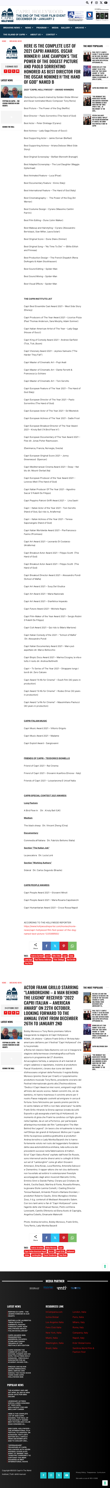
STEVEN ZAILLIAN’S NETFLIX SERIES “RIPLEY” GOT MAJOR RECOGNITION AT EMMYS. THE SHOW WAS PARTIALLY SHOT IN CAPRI (100, 120)
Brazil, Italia (51, 1348)
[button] (87, 3)
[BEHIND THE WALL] (11, 117)
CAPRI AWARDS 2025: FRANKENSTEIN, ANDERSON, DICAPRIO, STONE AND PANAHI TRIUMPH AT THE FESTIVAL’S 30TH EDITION (18, 1340)
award (47, 955)
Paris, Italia (78, 1317)
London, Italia (79, 1312)
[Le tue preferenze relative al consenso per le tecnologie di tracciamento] (105, 1483)
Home (4, 41)
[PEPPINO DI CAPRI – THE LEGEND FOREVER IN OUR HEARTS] (11, 91)
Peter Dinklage (59, 959)
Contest (50, 34)
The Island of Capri (14, 34)
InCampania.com (54, 1312)
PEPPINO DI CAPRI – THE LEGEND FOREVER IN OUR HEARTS (10, 103)
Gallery (65, 27)
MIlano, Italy (79, 1322)
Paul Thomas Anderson (43, 959)
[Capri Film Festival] (55, 15)
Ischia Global (52, 1317)
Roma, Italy (78, 1327)
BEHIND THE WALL (8, 127)
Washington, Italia (54, 1343)
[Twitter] (101, 3)
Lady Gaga (28, 959)
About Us (35, 34)
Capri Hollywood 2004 (100, 88)
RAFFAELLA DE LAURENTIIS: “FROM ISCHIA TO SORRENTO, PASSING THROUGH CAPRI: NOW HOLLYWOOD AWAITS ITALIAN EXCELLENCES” (19, 1325)
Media (55, 27)
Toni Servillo (71, 959)
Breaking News (11, 27)
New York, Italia (53, 1332)
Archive (79, 27)
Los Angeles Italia (54, 1322)
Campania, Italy (80, 1332)
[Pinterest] (63, 946)
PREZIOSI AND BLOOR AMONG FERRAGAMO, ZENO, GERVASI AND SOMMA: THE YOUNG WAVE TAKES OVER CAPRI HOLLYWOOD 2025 (19, 1372)
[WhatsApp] (72, 946)
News (28, 27)
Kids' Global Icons (82, 1343)
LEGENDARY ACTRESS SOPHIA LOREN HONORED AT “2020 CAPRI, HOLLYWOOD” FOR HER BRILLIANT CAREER (19, 1405)
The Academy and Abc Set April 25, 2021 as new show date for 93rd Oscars (19, 1393)
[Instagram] (96, 3)
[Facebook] (92, 3)
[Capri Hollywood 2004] (87, 87)
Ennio (71, 955)
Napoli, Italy (78, 1337)
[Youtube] (106, 3)
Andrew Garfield (37, 955)
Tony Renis (28, 963)
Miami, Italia (52, 1337)
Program (41, 27)
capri (65, 955)
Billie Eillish (56, 955)
